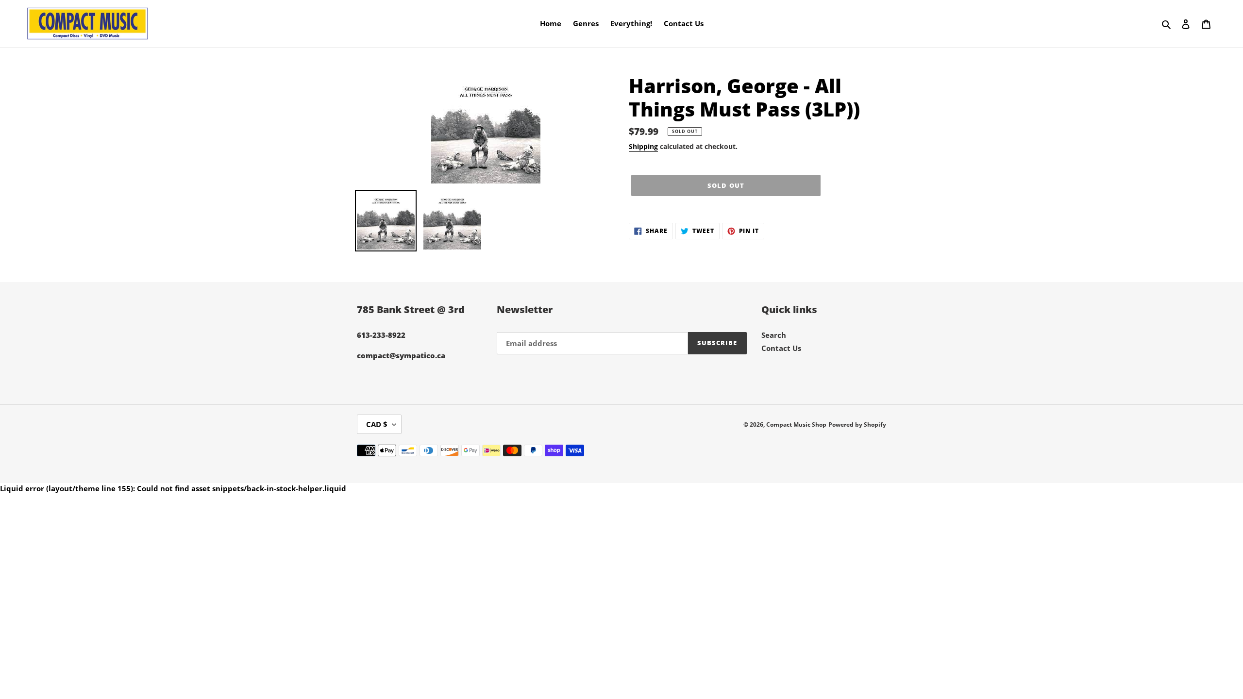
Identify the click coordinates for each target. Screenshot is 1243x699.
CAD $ (376, 424)
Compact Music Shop (796, 424)
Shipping (643, 146)
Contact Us (781, 348)
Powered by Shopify (857, 424)
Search (773, 335)
